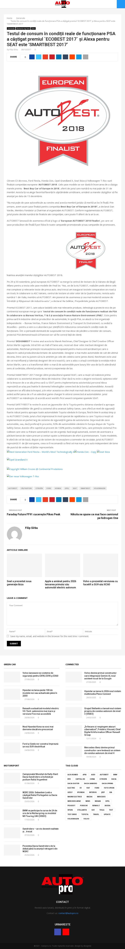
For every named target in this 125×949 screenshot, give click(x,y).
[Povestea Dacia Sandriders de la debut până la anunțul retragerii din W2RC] (12, 850)
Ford (48, 488)
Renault (96, 805)
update (107, 814)
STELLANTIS (82, 810)
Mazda (89, 797)
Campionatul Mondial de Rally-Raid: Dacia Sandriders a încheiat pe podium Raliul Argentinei (40, 777)
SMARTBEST (85, 488)
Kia (110, 792)
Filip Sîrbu (14, 49)
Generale (11, 28)
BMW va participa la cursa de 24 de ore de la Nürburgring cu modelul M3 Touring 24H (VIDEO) (40, 813)
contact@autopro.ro (68, 913)
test (111, 810)
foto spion (109, 788)
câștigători (26, 488)
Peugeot (71, 805)
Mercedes (101, 797)
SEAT (75, 488)
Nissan (98, 801)
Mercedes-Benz (74, 801)
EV (81, 788)
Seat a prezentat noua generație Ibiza (19, 583)
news (88, 801)
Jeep (103, 792)
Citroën (39, 488)
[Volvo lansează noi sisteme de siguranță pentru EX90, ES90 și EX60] (12, 677)
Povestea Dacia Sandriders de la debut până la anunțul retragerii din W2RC (40, 849)
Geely (70, 792)
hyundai (80, 792)
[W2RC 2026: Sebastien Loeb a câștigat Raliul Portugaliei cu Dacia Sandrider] (12, 796)
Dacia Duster (73, 783)
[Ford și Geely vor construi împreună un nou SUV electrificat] (12, 747)
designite (87, 946)
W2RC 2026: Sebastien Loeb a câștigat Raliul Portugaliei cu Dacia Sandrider (40, 795)
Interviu (93, 792)
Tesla (101, 810)
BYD (69, 779)
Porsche (84, 805)
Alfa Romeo (73, 775)
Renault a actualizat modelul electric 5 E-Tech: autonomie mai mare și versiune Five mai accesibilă (41, 711)
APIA (84, 775)
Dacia (113, 779)
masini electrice (75, 797)
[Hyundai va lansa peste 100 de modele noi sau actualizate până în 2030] (12, 694)
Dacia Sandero (90, 783)
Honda (58, 488)
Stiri (33, 28)
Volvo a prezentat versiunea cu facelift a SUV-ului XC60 (100, 583)
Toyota (84, 814)
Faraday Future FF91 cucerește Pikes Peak (33, 514)
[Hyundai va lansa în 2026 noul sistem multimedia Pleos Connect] (74, 695)
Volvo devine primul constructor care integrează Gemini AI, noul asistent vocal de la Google (100, 676)
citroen (103, 779)
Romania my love (23, 28)
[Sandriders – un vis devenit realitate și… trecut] (12, 832)
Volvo (86, 819)
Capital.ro (80, 779)
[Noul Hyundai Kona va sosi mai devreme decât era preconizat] (12, 730)
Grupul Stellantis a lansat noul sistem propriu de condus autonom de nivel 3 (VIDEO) (102, 711)
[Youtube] (65, 932)
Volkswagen (99, 488)
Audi (93, 775)
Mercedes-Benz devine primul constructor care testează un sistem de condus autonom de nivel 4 (102, 750)
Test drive (72, 814)
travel (96, 814)
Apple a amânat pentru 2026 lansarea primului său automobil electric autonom (60, 584)
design (77, 946)
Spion (70, 810)
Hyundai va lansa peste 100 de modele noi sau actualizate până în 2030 (40, 693)
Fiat (88, 788)
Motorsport (11, 765)
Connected (72, 664)
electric (71, 788)
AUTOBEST (12, 488)
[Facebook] (57, 932)
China (92, 779)
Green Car (10, 664)
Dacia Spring (107, 783)
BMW (115, 775)
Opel (67, 488)
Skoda (107, 805)
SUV (93, 810)
